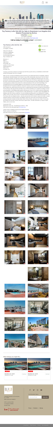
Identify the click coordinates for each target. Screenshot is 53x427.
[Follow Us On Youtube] (41, 390)
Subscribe (45, 397)
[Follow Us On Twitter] (33, 390)
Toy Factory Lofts (34, 38)
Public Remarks (33, 425)
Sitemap (41, 408)
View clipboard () (44, 46)
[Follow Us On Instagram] (37, 390)
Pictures (39, 425)
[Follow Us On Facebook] (30, 390)
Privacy (29, 408)
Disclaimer (35, 408)
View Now (24, 374)
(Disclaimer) (27, 112)
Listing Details (26, 425)
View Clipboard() (45, 425)
